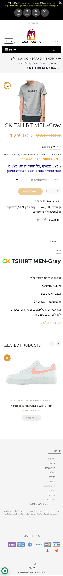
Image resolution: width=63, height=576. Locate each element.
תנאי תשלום (50, 468)
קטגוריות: (56, 207)
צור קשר (51, 495)
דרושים (52, 481)
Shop (50, 58)
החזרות (52, 477)
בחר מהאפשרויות (31, 418)
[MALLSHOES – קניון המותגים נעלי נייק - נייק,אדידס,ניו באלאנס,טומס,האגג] (31, 35)
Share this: (54, 220)
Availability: (53, 201)
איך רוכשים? (50, 463)
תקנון (53, 490)
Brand (37, 58)
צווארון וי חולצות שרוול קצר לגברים (37, 63)
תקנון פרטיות (49, 486)
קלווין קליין (51, 322)
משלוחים (51, 472)
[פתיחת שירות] (4, 570)
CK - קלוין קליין (19, 58)
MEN (21, 207)
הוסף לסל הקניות (30, 191)
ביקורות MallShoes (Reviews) (42, 504)
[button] (7, 86)
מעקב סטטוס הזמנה (47, 499)
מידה (56, 179)
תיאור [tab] (53, 241)
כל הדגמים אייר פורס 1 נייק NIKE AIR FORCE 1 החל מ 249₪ (31, 400)
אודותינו (51, 458)
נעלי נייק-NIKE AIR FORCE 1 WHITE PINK (31, 405)
